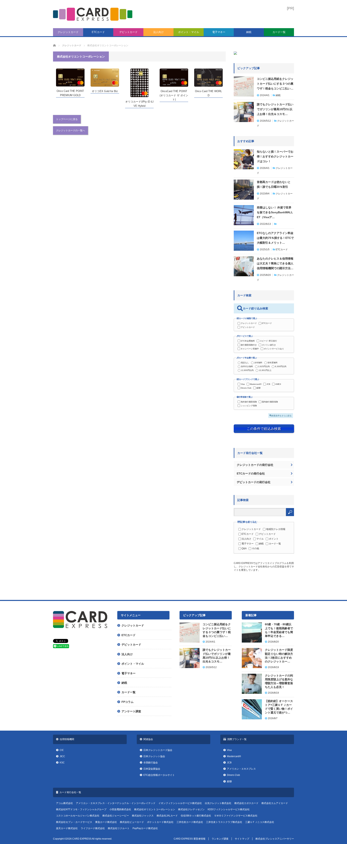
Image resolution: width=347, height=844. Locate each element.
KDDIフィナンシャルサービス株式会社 (229, 809)
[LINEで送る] (61, 647)
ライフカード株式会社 (93, 828)
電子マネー (218, 32)
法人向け (158, 32)
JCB (268, 384)
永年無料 (258, 362)
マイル (260, 538)
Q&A (244, 548)
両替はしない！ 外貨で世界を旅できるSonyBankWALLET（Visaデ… (275, 212)
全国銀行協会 (150, 762)
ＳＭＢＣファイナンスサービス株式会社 (235, 815)
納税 (248, 32)
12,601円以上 (265, 370)
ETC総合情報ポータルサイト (159, 775)
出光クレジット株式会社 (218, 803)
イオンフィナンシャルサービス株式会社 (180, 803)
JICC (62, 756)
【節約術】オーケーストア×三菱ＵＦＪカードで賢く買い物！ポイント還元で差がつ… (279, 706)
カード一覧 (279, 32)
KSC (62, 762)
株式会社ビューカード (132, 822)
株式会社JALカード (167, 815)
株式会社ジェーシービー (115, 815)
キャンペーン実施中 (250, 349)
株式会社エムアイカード (274, 803)
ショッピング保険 (249, 406)
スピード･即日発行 (268, 341)
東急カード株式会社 (106, 822)
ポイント (274, 538)
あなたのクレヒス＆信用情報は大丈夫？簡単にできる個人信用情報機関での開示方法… (275, 263)
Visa (243, 384)
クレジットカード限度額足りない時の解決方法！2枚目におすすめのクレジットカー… (279, 655)
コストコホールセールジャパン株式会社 (77, 815)
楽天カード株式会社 (67, 828)
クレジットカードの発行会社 (255, 464)
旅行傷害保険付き (249, 345)
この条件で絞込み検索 (264, 429)
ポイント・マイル (188, 32)
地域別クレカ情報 (275, 529)
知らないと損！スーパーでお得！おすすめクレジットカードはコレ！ (275, 156)
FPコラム (127, 701)
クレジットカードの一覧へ (70, 130)
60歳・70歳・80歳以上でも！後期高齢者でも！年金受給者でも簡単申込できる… (279, 630)
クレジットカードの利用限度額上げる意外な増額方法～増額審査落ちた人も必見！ (279, 681)
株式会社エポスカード (246, 803)
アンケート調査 (131, 711)
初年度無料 (272, 362)
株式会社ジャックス (143, 815)
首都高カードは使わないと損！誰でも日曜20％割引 (274, 184)
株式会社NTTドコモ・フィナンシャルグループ (81, 809)
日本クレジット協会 (154, 756)
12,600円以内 (247, 370)
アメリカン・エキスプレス (241, 768)
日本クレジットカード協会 (157, 750)
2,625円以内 (264, 366)
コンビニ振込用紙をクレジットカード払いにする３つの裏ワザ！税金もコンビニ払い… (275, 83)
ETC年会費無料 (248, 341)
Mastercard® (255, 384)
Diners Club (246, 388)
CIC (62, 750)
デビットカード (128, 32)
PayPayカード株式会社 (145, 828)
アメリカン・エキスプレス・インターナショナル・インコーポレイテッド (115, 803)
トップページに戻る (67, 119)
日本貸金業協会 (151, 768)
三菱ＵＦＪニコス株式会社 (259, 822)
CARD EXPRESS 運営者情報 (189, 838)
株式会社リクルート (119, 828)
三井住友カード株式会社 (190, 822)
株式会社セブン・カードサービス (74, 822)
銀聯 (258, 388)
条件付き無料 (247, 366)
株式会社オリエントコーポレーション (154, 809)
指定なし (245, 362)
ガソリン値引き (269, 345)
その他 (255, 548)
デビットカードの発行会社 (253, 482)
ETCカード (98, 32)
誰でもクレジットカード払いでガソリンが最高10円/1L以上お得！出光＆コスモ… (275, 109)
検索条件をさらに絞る (281, 415)
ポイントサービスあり (274, 349)
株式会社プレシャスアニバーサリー (274, 838)
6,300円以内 (280, 366)
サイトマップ (242, 838)
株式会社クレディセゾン (191, 809)
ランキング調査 (220, 838)
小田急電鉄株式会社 (120, 809)
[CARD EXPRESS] (92, 14)
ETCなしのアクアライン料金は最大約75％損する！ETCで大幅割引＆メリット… (275, 237)
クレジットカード (68, 32)
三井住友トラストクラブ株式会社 (224, 822)
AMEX (278, 384)
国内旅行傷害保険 (270, 402)
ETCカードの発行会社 (251, 473)
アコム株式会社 (64, 803)
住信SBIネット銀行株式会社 (196, 815)
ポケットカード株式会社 (160, 822)
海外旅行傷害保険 (249, 402)
